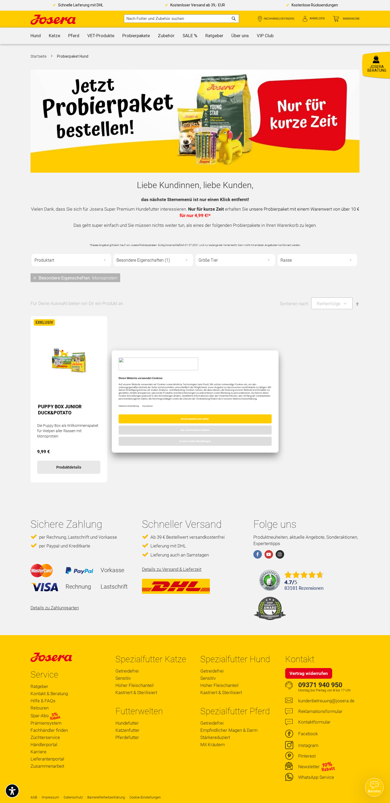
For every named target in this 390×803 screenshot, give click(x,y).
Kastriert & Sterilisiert (136, 692)
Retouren (40, 708)
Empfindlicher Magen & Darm (229, 730)
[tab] (195, 277)
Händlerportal (44, 744)
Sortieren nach (294, 303)
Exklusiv (44, 322)
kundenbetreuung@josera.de (326, 700)
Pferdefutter (127, 737)
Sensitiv (123, 678)
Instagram (308, 745)
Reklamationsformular (320, 711)
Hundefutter (127, 723)
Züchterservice (45, 737)
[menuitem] (36, 36)
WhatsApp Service (316, 777)
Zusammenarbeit (47, 766)
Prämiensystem (46, 723)
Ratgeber (39, 686)
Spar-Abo (40, 715)
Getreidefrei (127, 671)
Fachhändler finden (279, 18)
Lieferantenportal (47, 759)
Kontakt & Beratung (49, 693)
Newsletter (309, 766)
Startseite (39, 56)
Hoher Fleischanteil (134, 685)
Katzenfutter (127, 730)
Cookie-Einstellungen (145, 797)
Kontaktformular (314, 722)
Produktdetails (68, 467)
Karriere (38, 751)
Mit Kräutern (212, 744)
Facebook (308, 733)
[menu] (195, 36)
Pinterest (307, 756)
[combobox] (181, 18)
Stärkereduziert (215, 737)
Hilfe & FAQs (43, 700)
